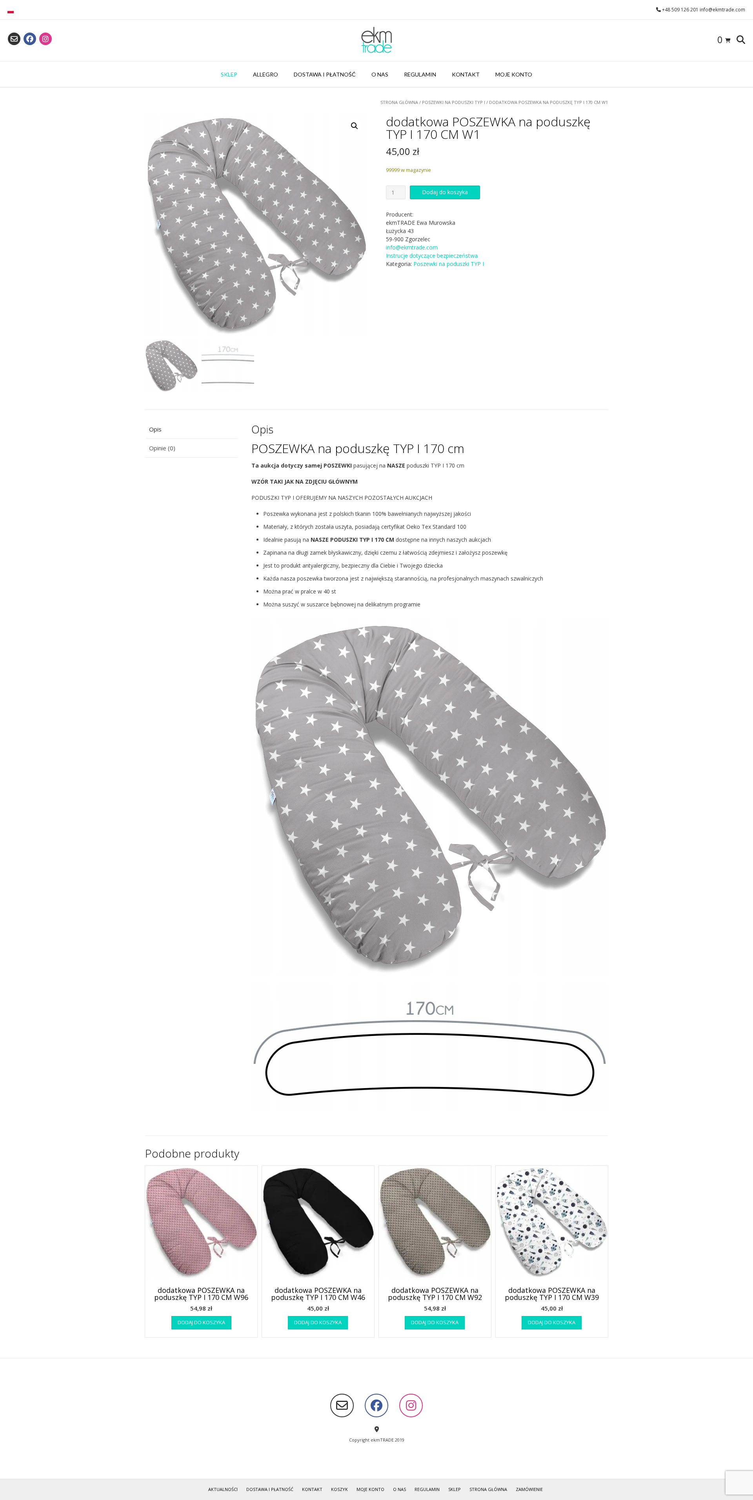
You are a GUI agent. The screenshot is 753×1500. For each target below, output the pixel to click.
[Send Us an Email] (14, 39)
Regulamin (420, 74)
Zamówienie (529, 1489)
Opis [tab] (155, 429)
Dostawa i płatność (325, 74)
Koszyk (339, 1489)
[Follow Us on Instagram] (45, 39)
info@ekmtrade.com (412, 247)
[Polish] (10, 11)
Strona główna (399, 102)
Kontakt (466, 74)
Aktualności (223, 1489)
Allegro (265, 74)
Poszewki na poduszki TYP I (453, 102)
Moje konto (513, 74)
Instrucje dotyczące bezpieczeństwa (432, 255)
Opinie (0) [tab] (162, 448)
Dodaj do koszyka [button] (201, 1322)
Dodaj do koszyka (445, 192)
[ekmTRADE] (376, 40)
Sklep (229, 74)
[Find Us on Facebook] (30, 39)
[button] (354, 126)
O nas (379, 74)
